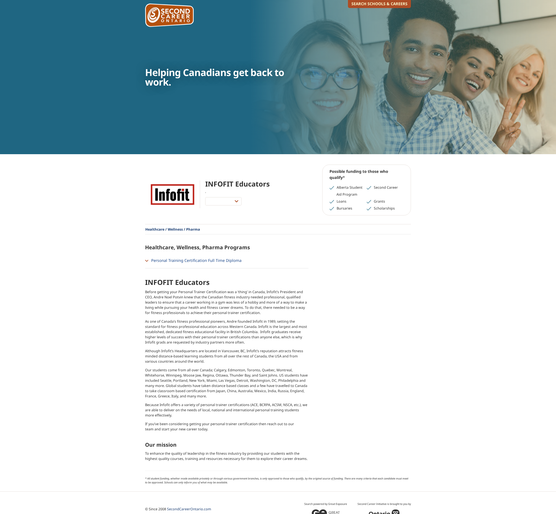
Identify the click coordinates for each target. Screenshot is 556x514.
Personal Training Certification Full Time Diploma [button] (196, 260)
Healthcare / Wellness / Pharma (172, 229)
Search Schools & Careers (379, 3)
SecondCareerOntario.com (189, 509)
